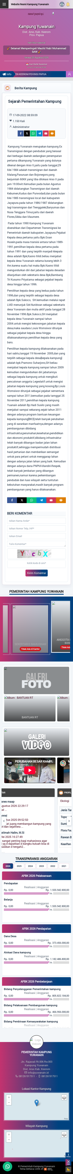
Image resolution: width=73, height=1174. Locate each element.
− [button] (9, 1102)
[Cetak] (52, 133)
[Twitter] (27, 133)
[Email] (46, 133)
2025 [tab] (19, 866)
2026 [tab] (8, 866)
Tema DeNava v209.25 (31, 1168)
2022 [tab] (52, 866)
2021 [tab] (64, 866)
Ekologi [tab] (49, 801)
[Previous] (4, 821)
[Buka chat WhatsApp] (7, 1166)
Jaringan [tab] (64, 801)
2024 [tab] (30, 866)
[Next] (69, 821)
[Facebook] (21, 133)
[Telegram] (39, 133)
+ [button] (9, 1097)
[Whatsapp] (33, 133)
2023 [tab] (41, 866)
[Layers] (64, 1097)
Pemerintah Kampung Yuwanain (37, 1166)
